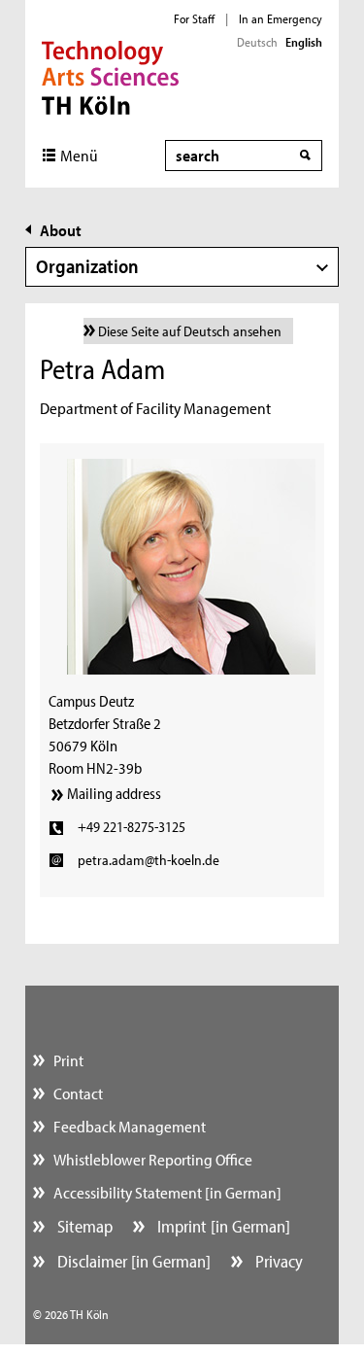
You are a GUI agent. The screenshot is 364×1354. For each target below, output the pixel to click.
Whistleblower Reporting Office (152, 1159)
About (61, 230)
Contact (78, 1093)
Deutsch (257, 42)
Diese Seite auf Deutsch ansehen (189, 331)
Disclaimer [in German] (132, 1261)
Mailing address (114, 793)
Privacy (277, 1261)
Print (68, 1060)
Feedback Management (129, 1126)
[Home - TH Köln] (110, 76)
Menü (79, 155)
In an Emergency (280, 18)
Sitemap (83, 1226)
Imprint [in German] (221, 1226)
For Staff (194, 18)
